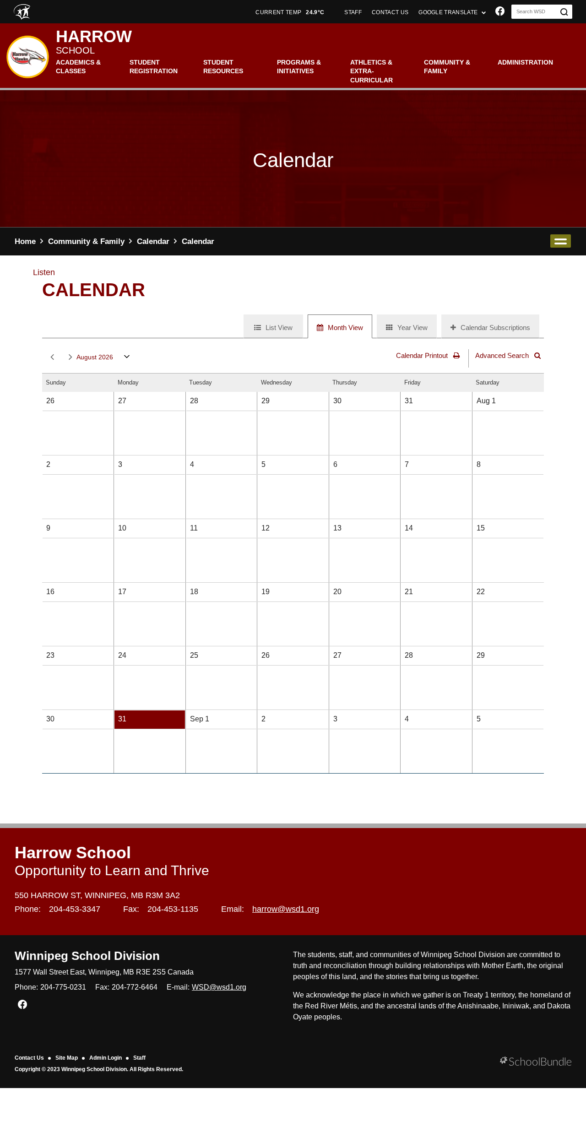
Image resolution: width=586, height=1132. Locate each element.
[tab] (273, 326)
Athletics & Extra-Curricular (371, 71)
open (560, 241)
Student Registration (154, 67)
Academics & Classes (78, 67)
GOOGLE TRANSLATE (448, 12)
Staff (139, 1058)
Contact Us (29, 1058)
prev (50, 357)
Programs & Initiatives (299, 67)
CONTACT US (390, 12)
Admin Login (105, 1058)
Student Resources (223, 67)
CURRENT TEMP (289, 12)
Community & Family (447, 67)
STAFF (353, 12)
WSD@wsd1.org (219, 987)
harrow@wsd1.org (285, 909)
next (68, 357)
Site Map (66, 1058)
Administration (525, 62)
